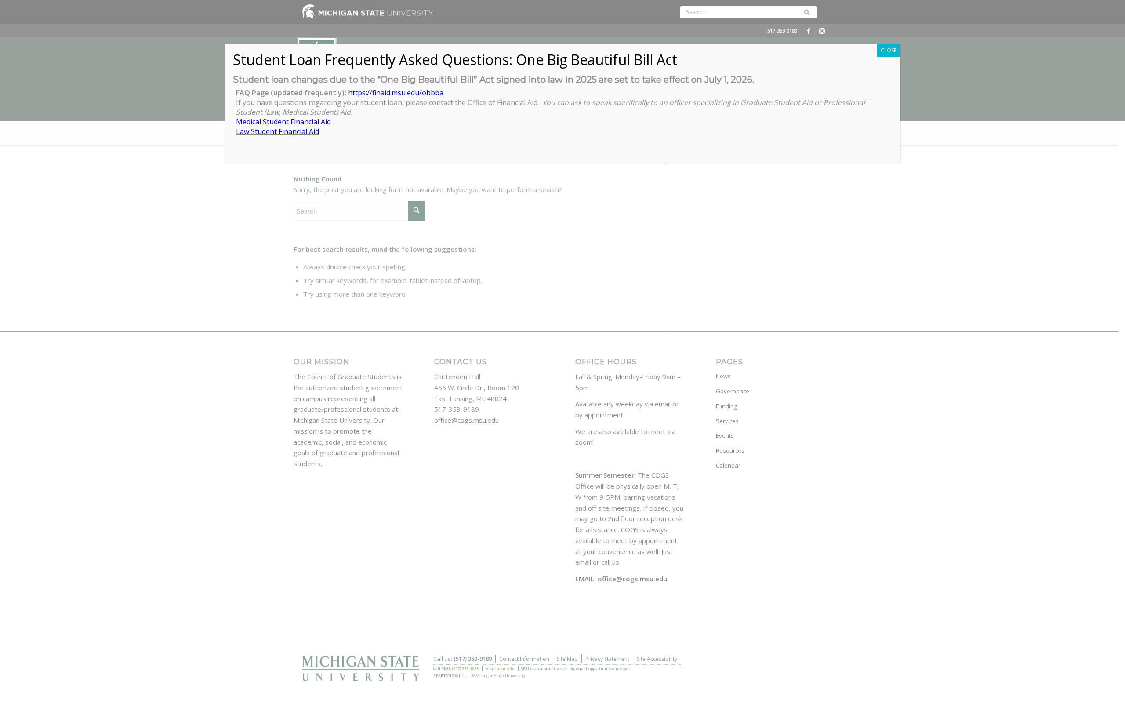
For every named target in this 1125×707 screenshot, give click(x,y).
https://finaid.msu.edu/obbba (396, 93)
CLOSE (888, 50)
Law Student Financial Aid (277, 131)
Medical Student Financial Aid (283, 122)
